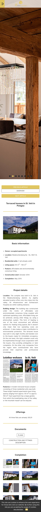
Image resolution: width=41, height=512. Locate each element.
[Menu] (2, 4)
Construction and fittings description (20, 441)
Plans (20, 435)
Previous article (20, 187)
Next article (20, 196)
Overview (20, 191)
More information (18, 509)
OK (26, 509)
